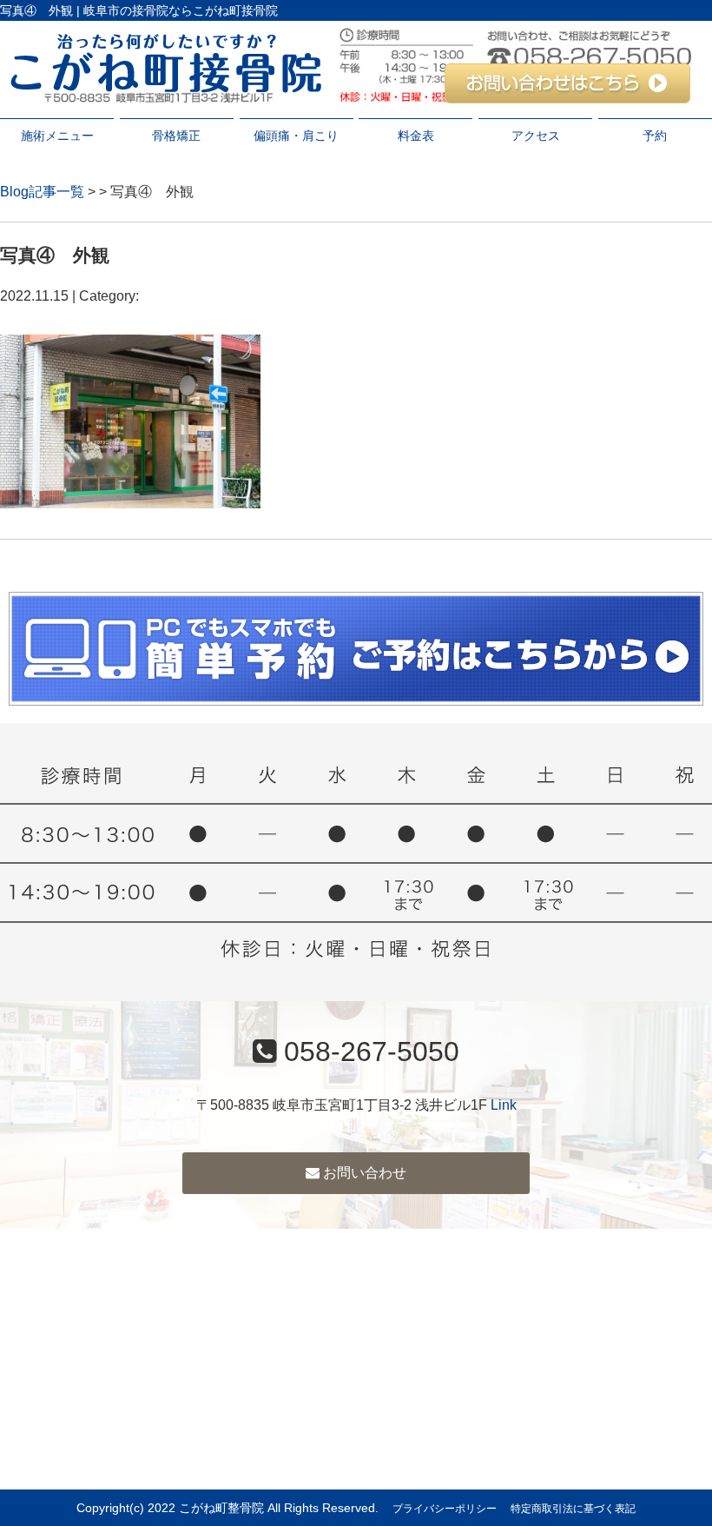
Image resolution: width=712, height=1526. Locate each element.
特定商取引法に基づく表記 (573, 1509)
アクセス (535, 136)
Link (504, 1105)
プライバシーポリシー (444, 1509)
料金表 (416, 136)
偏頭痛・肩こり (296, 136)
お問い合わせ (363, 1172)
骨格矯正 (176, 136)
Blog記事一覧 (42, 191)
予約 (655, 136)
